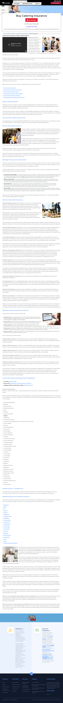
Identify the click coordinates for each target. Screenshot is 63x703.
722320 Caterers (13, 383)
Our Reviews (4, 692)
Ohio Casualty (51, 650)
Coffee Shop (6, 514)
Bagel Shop (6, 505)
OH (57, 686)
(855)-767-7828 (57, 1)
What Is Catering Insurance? (10, 88)
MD (59, 683)
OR (47, 687)
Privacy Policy (14, 699)
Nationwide (45, 649)
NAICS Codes (14, 688)
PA (48, 687)
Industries (16, 3)
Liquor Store (6, 529)
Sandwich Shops (7, 535)
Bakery (5, 506)
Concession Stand (7, 516)
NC (57, 684)
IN (52, 683)
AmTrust (50, 636)
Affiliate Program (5, 686)
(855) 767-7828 (32, 26)
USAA (48, 658)
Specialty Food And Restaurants (10, 543)
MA (58, 683)
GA (47, 683)
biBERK (44, 639)
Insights (37, 3)
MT (55, 684)
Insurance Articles (25, 691)
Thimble (51, 657)
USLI (52, 658)
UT (57, 687)
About (3, 682)
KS (53, 683)
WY (54, 688)
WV (52, 688)
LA (56, 683)
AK (47, 694)
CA (51, 682)
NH (50, 686)
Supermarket (6, 537)
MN (50, 684)
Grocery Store (7, 522)
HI (49, 694)
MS (54, 684)
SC (51, 687)
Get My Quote (56, 3)
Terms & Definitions (26, 689)
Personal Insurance (16, 684)
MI (48, 684)
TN (54, 687)
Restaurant (6, 533)
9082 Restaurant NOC (28, 385)
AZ (50, 682)
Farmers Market (7, 520)
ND (58, 684)
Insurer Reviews (15, 682)
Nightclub (6, 531)
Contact (4, 684)
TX (55, 687)
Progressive (45, 654)
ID (48, 683)
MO (52, 684)
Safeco (50, 654)
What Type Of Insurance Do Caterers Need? (13, 93)
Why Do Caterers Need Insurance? (11, 91)
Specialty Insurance (16, 686)
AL (47, 682)
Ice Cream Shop (7, 524)
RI (50, 687)
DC (56, 682)
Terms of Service (6, 699)
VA (58, 687)
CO (53, 682)
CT (54, 682)
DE (57, 682)
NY (55, 686)
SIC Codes (14, 691)
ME (47, 684)
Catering (5, 512)
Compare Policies (35, 682)
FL (59, 682)
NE (47, 686)
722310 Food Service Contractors (24, 383)
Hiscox (48, 645)
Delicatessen (6, 518)
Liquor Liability (7, 527)
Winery (5, 541)
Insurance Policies (27, 3)
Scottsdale (44, 655)
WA (48, 688)
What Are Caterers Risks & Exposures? (12, 95)
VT (47, 688)
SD (52, 687)
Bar (4, 508)
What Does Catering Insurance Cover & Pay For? (14, 97)
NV (49, 686)
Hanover (44, 645)
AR (48, 682)
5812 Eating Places (12, 381)
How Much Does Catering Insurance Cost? (13, 89)
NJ (52, 686)
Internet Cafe (6, 525)
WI (50, 688)
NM (54, 686)
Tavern (5, 539)
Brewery (5, 510)
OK (58, 686)
